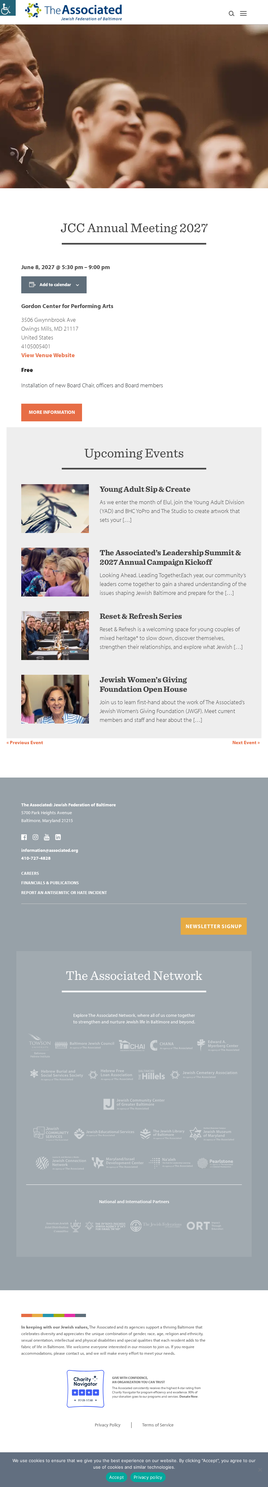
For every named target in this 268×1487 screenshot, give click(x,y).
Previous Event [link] (25, 742)
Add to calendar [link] (55, 284)
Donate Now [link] (188, 1396)
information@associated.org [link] (49, 850)
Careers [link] (30, 873)
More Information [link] (52, 412)
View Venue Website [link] (48, 355)
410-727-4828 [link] (36, 858)
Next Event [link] (246, 742)
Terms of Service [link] (158, 1425)
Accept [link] (116, 1477)
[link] (8, 8)
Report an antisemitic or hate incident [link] (64, 892)
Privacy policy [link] (148, 1477)
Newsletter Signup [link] (214, 926)
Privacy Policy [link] (108, 1425)
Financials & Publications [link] (50, 882)
